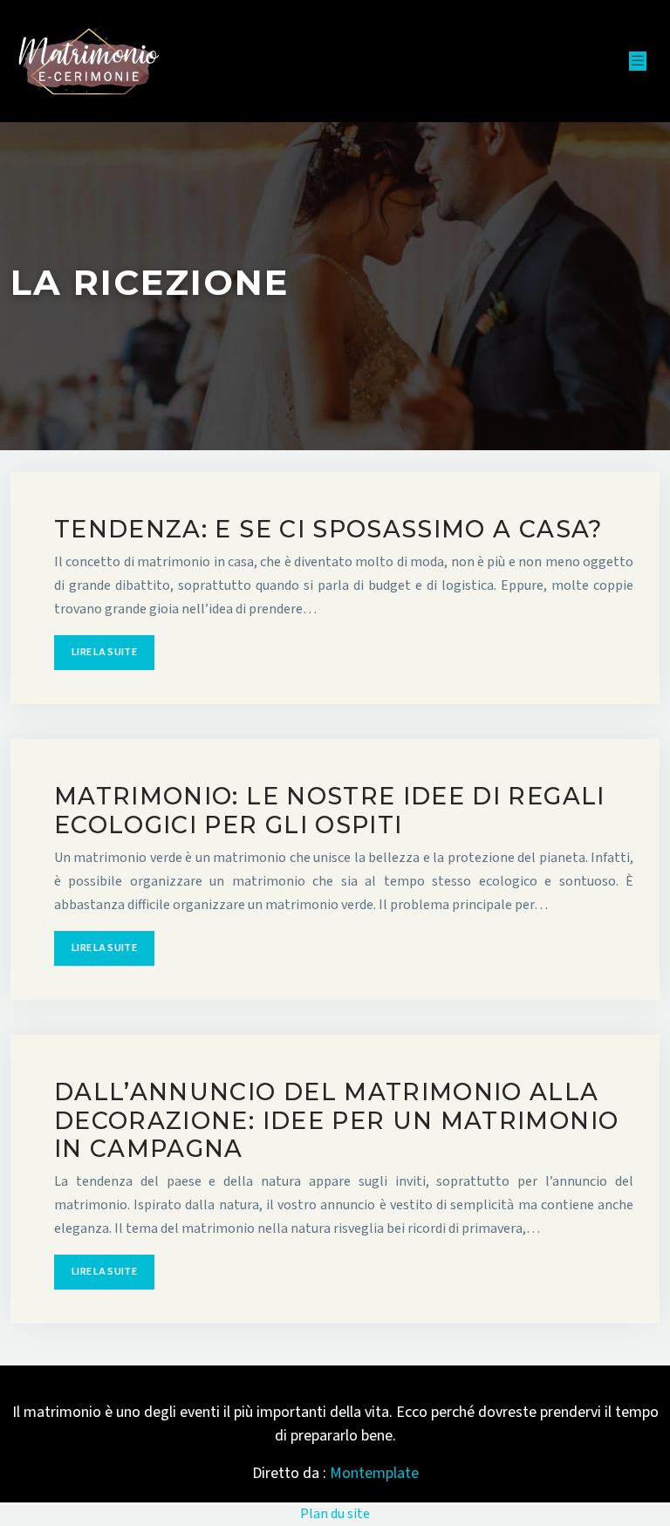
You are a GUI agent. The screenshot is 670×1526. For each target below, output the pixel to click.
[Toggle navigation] (638, 61)
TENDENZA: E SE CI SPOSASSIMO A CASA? (328, 529)
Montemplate (374, 1473)
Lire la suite (104, 652)
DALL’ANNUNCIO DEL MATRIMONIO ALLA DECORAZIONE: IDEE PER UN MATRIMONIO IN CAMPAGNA (336, 1120)
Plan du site (335, 1513)
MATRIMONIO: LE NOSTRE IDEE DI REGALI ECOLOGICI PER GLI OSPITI (329, 810)
